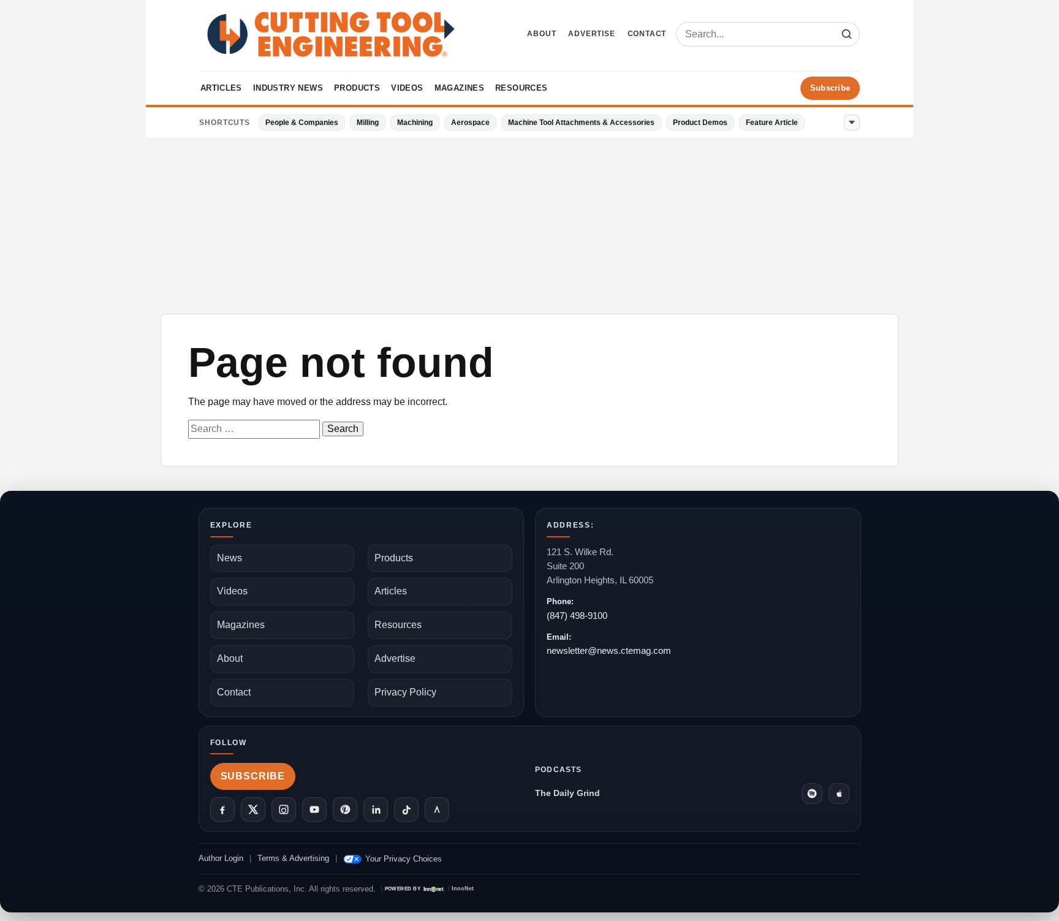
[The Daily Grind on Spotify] (812, 793)
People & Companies (301, 122)
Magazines (460, 88)
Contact (647, 33)
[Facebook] (222, 809)
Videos (407, 88)
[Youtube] (314, 809)
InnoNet (463, 889)
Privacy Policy (405, 692)
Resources (521, 88)
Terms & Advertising (293, 858)
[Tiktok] (406, 809)
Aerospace (470, 122)
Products (357, 88)
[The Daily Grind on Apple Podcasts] (839, 793)
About (541, 33)
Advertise (591, 33)
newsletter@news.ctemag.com (609, 650)
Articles (221, 88)
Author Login (221, 858)
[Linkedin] (375, 809)
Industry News (288, 88)
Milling (368, 122)
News (229, 558)
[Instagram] (283, 809)
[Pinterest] (345, 809)
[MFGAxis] (437, 809)
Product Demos (700, 122)
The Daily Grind (567, 793)
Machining (415, 122)
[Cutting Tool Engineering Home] (331, 34)
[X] (253, 809)
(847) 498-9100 (577, 615)
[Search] (846, 34)
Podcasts (558, 769)
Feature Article (772, 122)
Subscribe (830, 88)
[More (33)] (852, 123)
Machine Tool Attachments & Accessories (581, 122)
